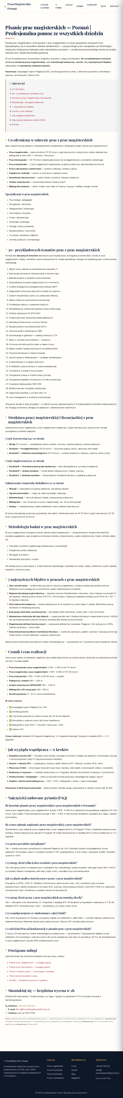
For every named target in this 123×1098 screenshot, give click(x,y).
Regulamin (75, 1078)
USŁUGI (69, 5)
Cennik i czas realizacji (22, 111)
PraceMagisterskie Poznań (17, 1061)
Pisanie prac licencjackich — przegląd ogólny (29, 967)
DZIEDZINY (92, 5)
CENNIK (79, 6)
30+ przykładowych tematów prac (27, 93)
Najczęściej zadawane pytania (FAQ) (28, 120)
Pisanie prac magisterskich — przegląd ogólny (30, 962)
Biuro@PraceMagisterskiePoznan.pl (33, 1009)
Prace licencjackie (54, 1070)
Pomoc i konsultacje (55, 1078)
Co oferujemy (18, 89)
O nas (73, 1066)
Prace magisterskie (55, 1066)
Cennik (74, 1070)
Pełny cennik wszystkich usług (23, 976)
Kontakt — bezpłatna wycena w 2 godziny (28, 980)
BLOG (103, 6)
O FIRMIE (58, 6)
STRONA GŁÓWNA (45, 6)
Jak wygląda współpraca (23, 115)
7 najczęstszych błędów (23, 107)
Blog (73, 1074)
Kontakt (15, 124)
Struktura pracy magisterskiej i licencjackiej (31, 98)
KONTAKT (114, 6)
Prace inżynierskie (54, 1074)
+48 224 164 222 (26, 1006)
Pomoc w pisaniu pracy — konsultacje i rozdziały (31, 971)
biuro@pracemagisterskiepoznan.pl (107, 1071)
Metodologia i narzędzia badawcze (27, 102)
